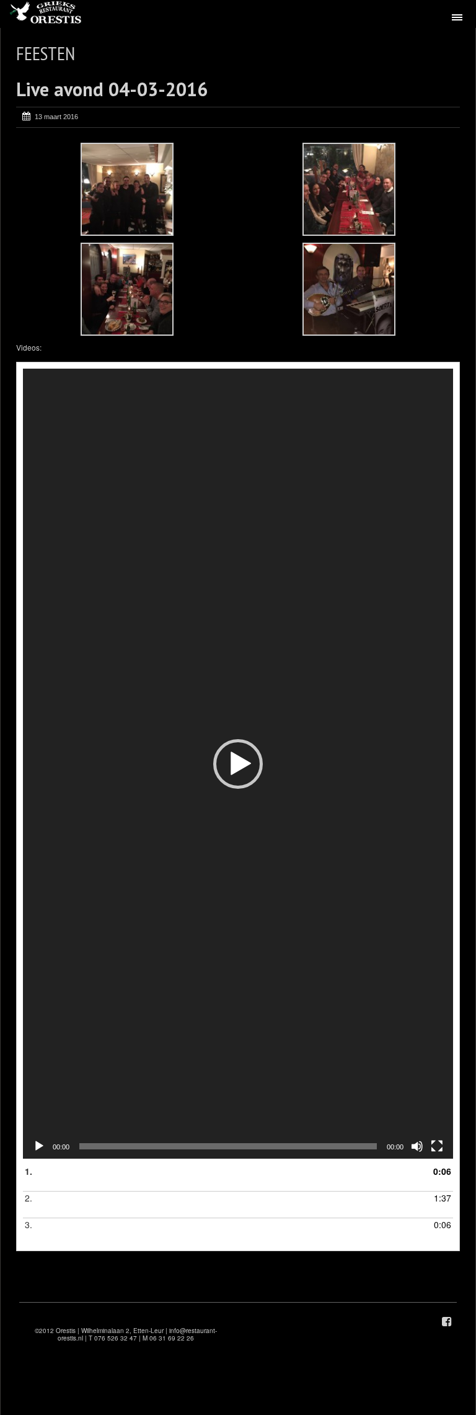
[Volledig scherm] (437, 1146)
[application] (238, 764)
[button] (238, 764)
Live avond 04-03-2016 (112, 89)
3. (40, 1231)
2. (40, 1204)
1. (40, 1177)
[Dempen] (417, 1146)
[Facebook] (446, 1322)
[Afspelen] (39, 1146)
